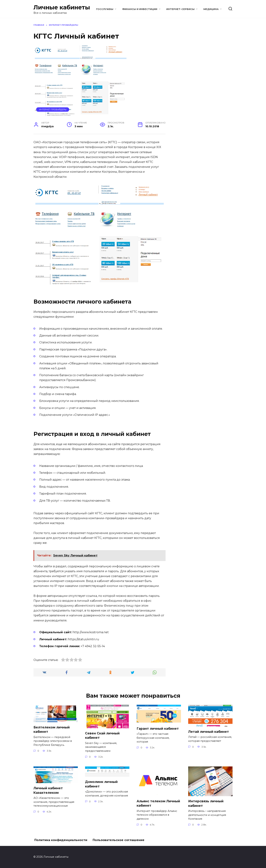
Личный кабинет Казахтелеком (48, 790)
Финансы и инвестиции (139, 9)
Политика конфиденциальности (60, 840)
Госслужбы (104, 9)
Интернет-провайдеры (52, 109)
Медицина (211, 9)
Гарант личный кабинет (158, 728)
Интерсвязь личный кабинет (205, 803)
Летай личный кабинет (208, 731)
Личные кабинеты (61, 7)
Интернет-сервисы (180, 9)
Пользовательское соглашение (118, 840)
